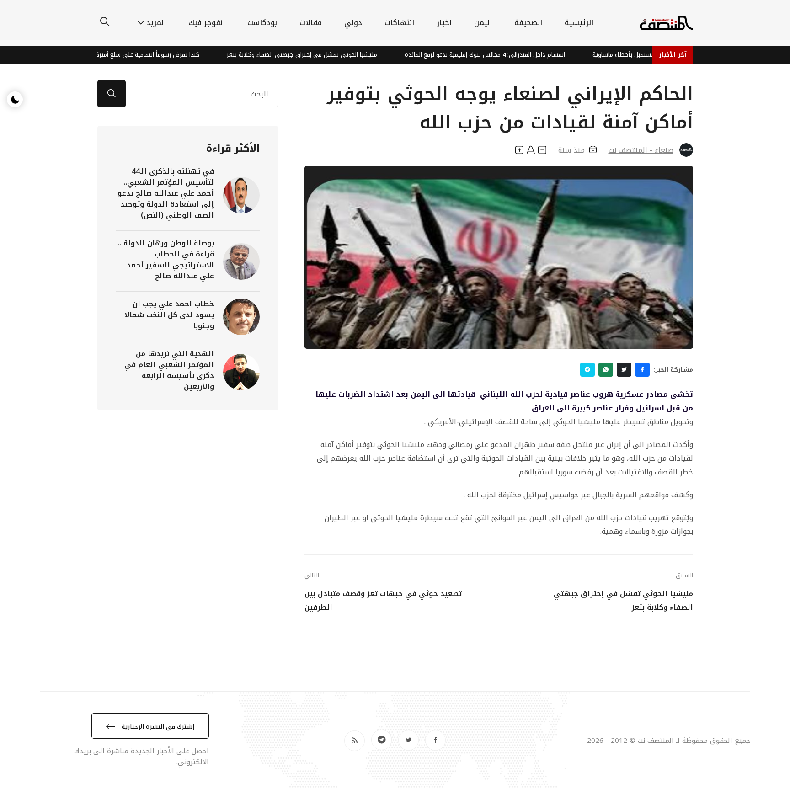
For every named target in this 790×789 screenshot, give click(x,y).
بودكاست (262, 23)
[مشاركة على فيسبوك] (642, 370)
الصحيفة (528, 23)
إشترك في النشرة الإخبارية (157, 726)
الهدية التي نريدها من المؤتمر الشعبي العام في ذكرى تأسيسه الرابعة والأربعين (169, 370)
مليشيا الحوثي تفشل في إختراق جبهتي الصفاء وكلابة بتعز (329, 54)
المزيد (156, 23)
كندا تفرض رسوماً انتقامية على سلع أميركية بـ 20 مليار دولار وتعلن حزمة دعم (130, 54)
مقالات (310, 23)
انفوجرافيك (206, 23)
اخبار (444, 23)
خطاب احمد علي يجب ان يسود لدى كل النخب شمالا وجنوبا (169, 315)
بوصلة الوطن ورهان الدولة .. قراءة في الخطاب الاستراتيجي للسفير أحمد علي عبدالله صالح (165, 259)
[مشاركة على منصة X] (624, 370)
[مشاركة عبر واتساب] (605, 370)
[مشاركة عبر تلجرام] (587, 370)
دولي (353, 23)
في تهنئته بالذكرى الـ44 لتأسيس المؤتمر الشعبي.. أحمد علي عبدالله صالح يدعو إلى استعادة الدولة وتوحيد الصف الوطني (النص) (165, 193)
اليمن (483, 23)
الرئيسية (579, 23)
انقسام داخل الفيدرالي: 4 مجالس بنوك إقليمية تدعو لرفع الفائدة (512, 54)
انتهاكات (399, 23)
